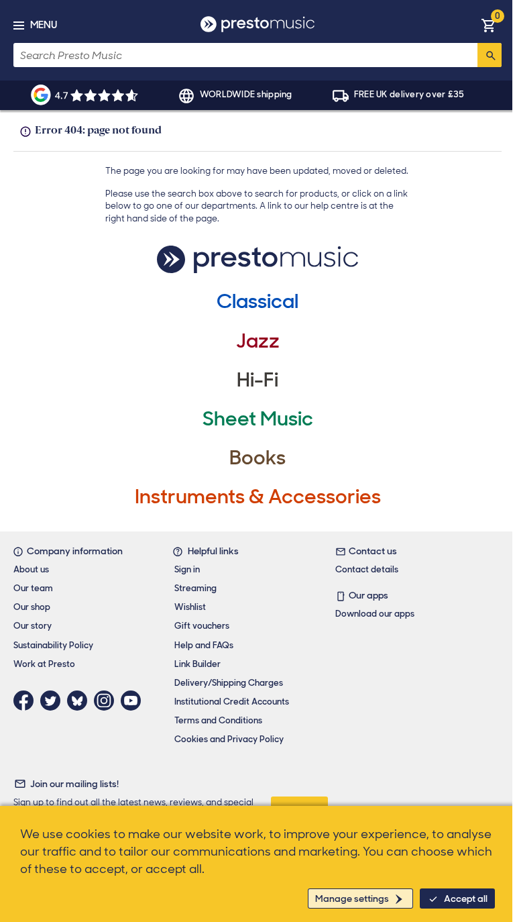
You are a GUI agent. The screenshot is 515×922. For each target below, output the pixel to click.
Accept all (466, 898)
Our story (32, 625)
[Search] (489, 55)
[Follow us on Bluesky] (80, 700)
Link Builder (197, 664)
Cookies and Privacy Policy (229, 739)
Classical (257, 301)
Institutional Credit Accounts (231, 701)
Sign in (187, 569)
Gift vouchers (201, 625)
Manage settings (352, 898)
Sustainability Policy (53, 645)
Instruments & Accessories (258, 496)
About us (31, 569)
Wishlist (190, 607)
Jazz (258, 340)
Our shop (31, 607)
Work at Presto (44, 664)
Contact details (366, 569)
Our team (33, 588)
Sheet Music (258, 418)
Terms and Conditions (218, 720)
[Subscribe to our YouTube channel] (134, 700)
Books (257, 457)
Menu (43, 25)
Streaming (195, 588)
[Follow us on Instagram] (107, 700)
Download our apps (374, 613)
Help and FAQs (203, 645)
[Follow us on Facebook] (26, 700)
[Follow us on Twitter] (53, 700)
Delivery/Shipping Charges (228, 682)
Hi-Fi (257, 379)
